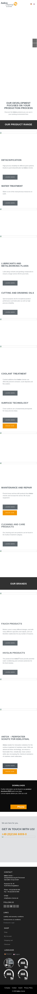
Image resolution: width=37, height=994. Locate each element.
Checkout (7, 944)
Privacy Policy (28, 988)
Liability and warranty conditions (14, 916)
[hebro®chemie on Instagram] (14, 906)
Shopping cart (8, 940)
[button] (24, 4)
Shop (5, 932)
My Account (7, 936)
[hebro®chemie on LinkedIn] (17, 906)
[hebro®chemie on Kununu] (11, 906)
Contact (14, 988)
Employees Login (9, 922)
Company (7, 988)
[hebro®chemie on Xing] (8, 906)
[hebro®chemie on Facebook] (5, 906)
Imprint (20, 988)
